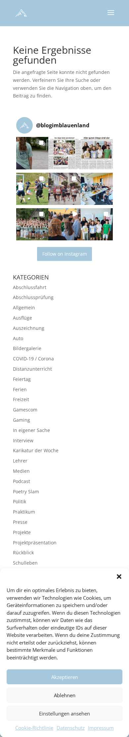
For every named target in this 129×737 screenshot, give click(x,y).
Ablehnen (64, 695)
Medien (21, 471)
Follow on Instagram (64, 254)
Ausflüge (22, 318)
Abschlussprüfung (33, 297)
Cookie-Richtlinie (34, 727)
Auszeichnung (28, 328)
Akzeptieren (64, 677)
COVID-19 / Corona (33, 358)
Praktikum (24, 512)
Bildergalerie (27, 348)
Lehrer (20, 461)
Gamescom (25, 409)
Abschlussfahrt (29, 287)
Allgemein (24, 307)
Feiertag (22, 379)
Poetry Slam (26, 491)
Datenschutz (71, 727)
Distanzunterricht (32, 369)
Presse (20, 522)
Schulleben (25, 563)
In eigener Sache (31, 430)
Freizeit (21, 399)
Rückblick (23, 552)
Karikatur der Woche (36, 450)
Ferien (20, 389)
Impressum (101, 727)
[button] (119, 576)
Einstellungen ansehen (64, 713)
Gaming (21, 420)
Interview (23, 440)
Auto (18, 338)
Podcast (21, 481)
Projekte (22, 532)
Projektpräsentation (35, 542)
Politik (19, 501)
